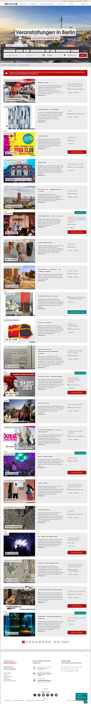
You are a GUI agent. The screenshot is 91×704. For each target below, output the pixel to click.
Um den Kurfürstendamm (80, 219)
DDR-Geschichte (79, 84)
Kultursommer (81, 217)
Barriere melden (40, 700)
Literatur (76, 270)
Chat (85, 702)
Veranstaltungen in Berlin (45, 32)
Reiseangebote (41, 674)
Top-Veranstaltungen (20, 45)
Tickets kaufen (77, 606)
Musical (7, 374)
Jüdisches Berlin (78, 564)
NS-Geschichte (71, 244)
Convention (6, 677)
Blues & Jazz (8, 213)
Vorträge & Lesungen (11, 320)
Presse (5, 674)
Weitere (85, 51)
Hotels (48, 674)
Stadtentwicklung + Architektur (74, 486)
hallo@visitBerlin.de (10, 663)
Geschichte (70, 190)
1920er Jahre (71, 564)
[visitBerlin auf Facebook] (34, 695)
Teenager (81, 164)
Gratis (69, 86)
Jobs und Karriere (8, 676)
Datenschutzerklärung (18, 700)
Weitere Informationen (76, 312)
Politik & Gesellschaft (77, 86)
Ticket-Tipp (82, 618)
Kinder (69, 458)
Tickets (39, 675)
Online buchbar (73, 55)
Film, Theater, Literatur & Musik (15, 347)
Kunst (6, 401)
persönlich (40, 668)
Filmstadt (70, 270)
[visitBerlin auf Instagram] (47, 695)
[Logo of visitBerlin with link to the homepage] (11, 4)
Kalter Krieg (70, 433)
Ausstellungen (9, 187)
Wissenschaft (82, 591)
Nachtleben (8, 133)
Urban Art (77, 538)
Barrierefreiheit (30, 700)
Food (76, 217)
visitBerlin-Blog (66, 661)
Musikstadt (70, 219)
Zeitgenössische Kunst (77, 404)
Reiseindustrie (7, 679)
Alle (3, 45)
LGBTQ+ (76, 378)
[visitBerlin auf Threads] (39, 695)
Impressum (7, 700)
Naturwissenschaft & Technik (14, 160)
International (71, 538)
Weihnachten (71, 221)
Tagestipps (10, 45)
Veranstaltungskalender (45, 38)
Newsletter (12, 669)
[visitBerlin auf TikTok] (51, 695)
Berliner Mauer (71, 84)
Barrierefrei (70, 217)
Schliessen (86, 694)
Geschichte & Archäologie (13, 80)
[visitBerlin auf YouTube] (43, 695)
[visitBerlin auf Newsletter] (56, 695)
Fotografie (8, 107)
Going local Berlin (72, 137)
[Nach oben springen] (86, 656)
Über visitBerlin (7, 673)
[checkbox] (9, 51)
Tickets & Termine (77, 152)
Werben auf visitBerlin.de (10, 680)
